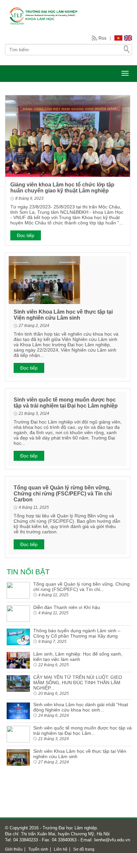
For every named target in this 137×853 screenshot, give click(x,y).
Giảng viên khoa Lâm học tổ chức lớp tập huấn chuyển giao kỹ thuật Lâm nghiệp (62, 187)
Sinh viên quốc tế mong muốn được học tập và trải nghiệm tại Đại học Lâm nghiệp (66, 403)
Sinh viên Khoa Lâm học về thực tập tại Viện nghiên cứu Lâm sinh (63, 315)
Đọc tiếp (25, 235)
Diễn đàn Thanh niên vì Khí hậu (66, 607)
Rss (102, 38)
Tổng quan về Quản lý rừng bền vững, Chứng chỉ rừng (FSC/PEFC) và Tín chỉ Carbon (63, 493)
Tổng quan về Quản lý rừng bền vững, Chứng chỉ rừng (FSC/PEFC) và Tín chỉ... (81, 586)
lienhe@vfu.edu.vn (111, 839)
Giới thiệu (14, 849)
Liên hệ (61, 849)
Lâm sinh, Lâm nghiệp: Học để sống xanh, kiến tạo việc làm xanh (77, 656)
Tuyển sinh (38, 849)
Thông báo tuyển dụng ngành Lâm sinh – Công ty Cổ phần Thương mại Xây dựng (76, 633)
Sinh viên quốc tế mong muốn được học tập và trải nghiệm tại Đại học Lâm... (82, 730)
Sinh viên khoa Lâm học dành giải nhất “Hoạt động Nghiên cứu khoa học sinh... (80, 707)
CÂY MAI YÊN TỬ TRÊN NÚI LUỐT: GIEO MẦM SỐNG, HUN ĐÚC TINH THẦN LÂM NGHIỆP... (77, 683)
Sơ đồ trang (83, 849)
